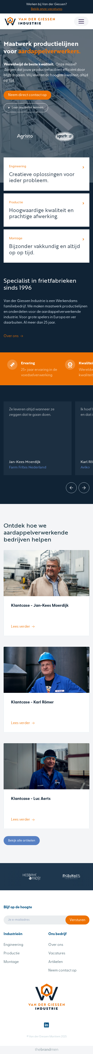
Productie (12, 953)
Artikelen (55, 962)
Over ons (55, 945)
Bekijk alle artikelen (21, 840)
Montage (11, 962)
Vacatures (56, 953)
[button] (81, 21)
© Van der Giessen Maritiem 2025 (47, 1036)
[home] (30, 21)
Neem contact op (62, 970)
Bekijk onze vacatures (46, 9)
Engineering (13, 945)
